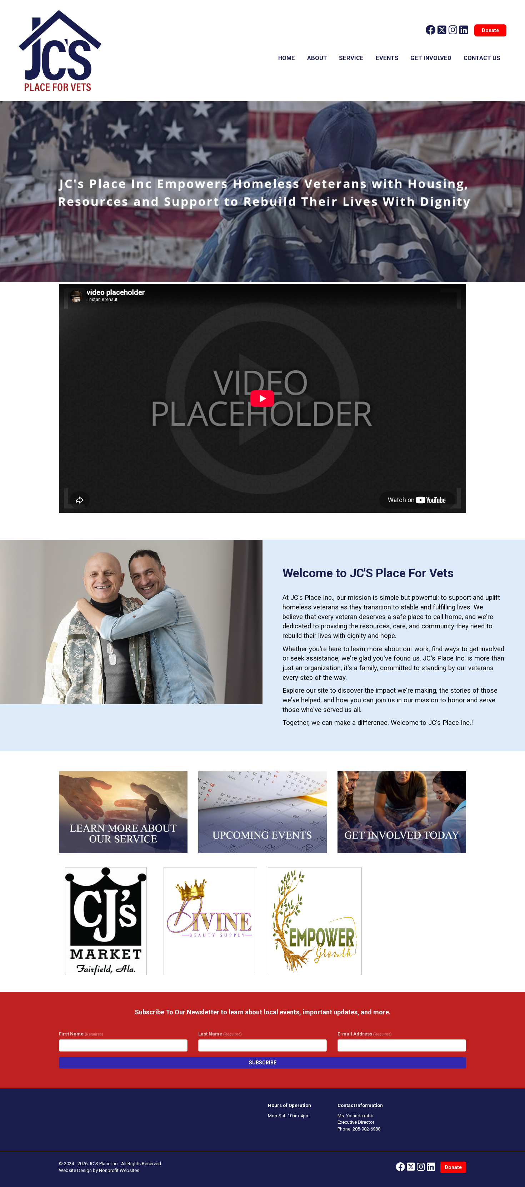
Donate (490, 30)
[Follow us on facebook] (431, 30)
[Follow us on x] (442, 30)
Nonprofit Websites (119, 1170)
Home (286, 57)
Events (387, 57)
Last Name (220, 1034)
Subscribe (262, 1062)
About (317, 57)
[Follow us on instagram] (453, 30)
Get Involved (430, 57)
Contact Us (482, 57)
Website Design (76, 1170)
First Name (81, 1034)
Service (351, 57)
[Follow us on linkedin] (463, 30)
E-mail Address (365, 1034)
